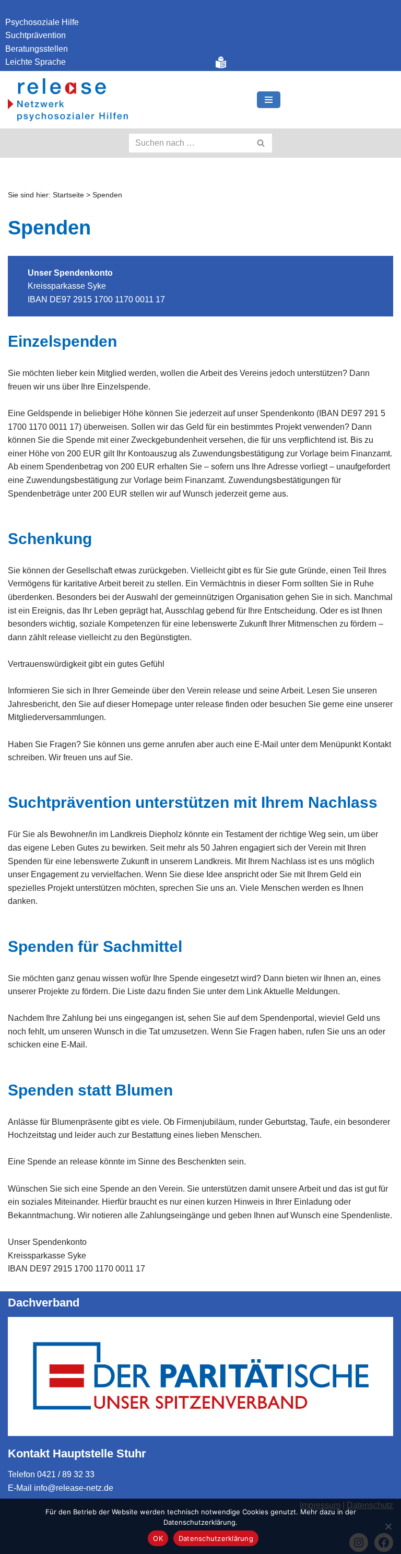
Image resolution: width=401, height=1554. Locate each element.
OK (158, 1538)
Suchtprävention (35, 35)
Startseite (68, 195)
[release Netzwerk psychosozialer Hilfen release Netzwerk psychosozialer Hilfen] (68, 99)
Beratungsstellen (36, 48)
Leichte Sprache (35, 61)
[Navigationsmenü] (268, 99)
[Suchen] (261, 143)
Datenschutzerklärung (216, 1538)
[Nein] (388, 1526)
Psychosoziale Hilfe (42, 22)
